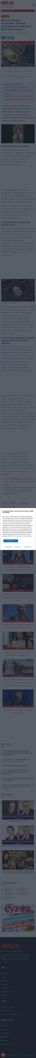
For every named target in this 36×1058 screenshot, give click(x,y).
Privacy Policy (27, 547)
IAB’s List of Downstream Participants (20, 536)
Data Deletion (8, 547)
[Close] (32, 511)
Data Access (18, 547)
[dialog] (18, 529)
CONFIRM (11, 541)
